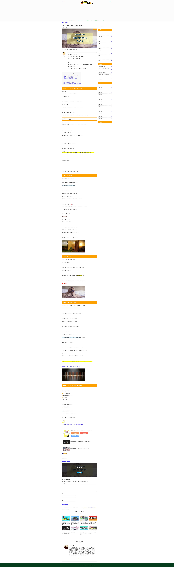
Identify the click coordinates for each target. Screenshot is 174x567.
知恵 (99, 43)
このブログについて (72, 20)
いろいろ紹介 (100, 34)
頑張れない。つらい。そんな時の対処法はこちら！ (70, 366)
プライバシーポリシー (81, 20)
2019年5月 (100, 116)
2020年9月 (100, 94)
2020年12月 (100, 92)
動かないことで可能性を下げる (69, 76)
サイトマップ (103, 20)
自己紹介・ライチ (89, 20)
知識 (99, 46)
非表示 (72, 73)
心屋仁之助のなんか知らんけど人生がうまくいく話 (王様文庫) (81, 430)
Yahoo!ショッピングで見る (75, 435)
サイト (63, 500)
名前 (63, 493)
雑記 (99, 58)
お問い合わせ (96, 20)
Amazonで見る (75, 433)
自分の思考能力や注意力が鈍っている (70, 78)
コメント (63, 483)
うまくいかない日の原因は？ (68, 77)
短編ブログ (100, 48)
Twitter (80, 472)
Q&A (99, 31)
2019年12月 (100, 104)
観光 (99, 53)
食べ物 (99, 60)
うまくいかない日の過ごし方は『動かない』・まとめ (72, 83)
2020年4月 (100, 99)
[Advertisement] (87, 12)
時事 (99, 41)
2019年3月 (100, 118)
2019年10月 (100, 106)
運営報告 (100, 55)
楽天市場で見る (84, 433)
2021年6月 (100, 87)
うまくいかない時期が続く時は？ (68, 82)
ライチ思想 (100, 36)
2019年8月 (100, 111)
